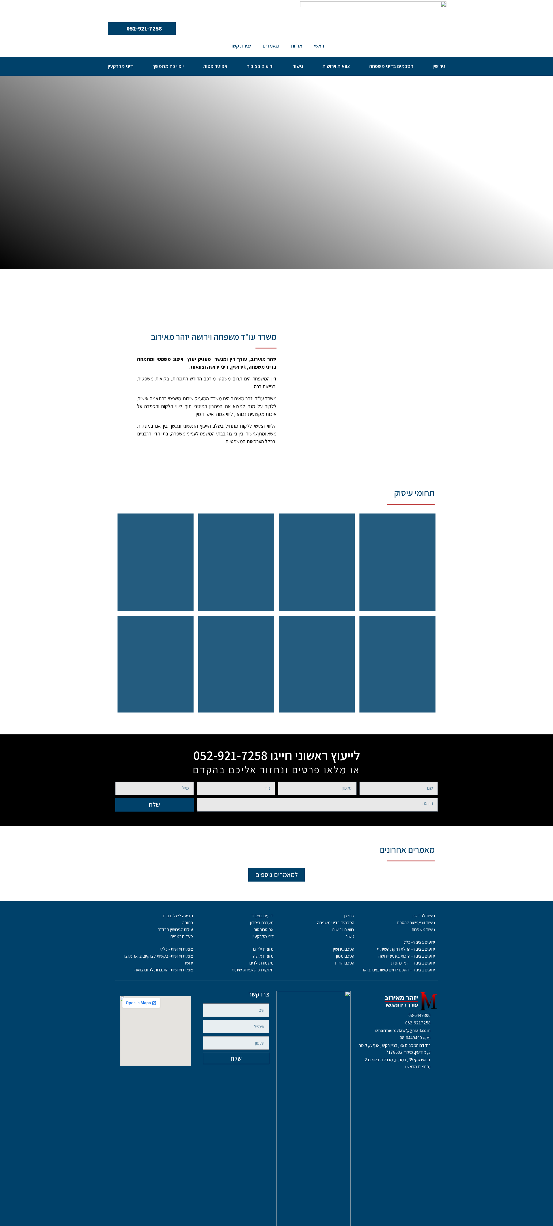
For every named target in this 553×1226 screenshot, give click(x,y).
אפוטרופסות (215, 66)
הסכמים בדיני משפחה (391, 66)
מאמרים (271, 45)
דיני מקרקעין (120, 66)
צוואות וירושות (336, 66)
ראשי (319, 45)
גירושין (439, 66)
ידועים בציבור (260, 66)
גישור (298, 66)
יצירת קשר (240, 45)
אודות (296, 45)
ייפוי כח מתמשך (168, 66)
